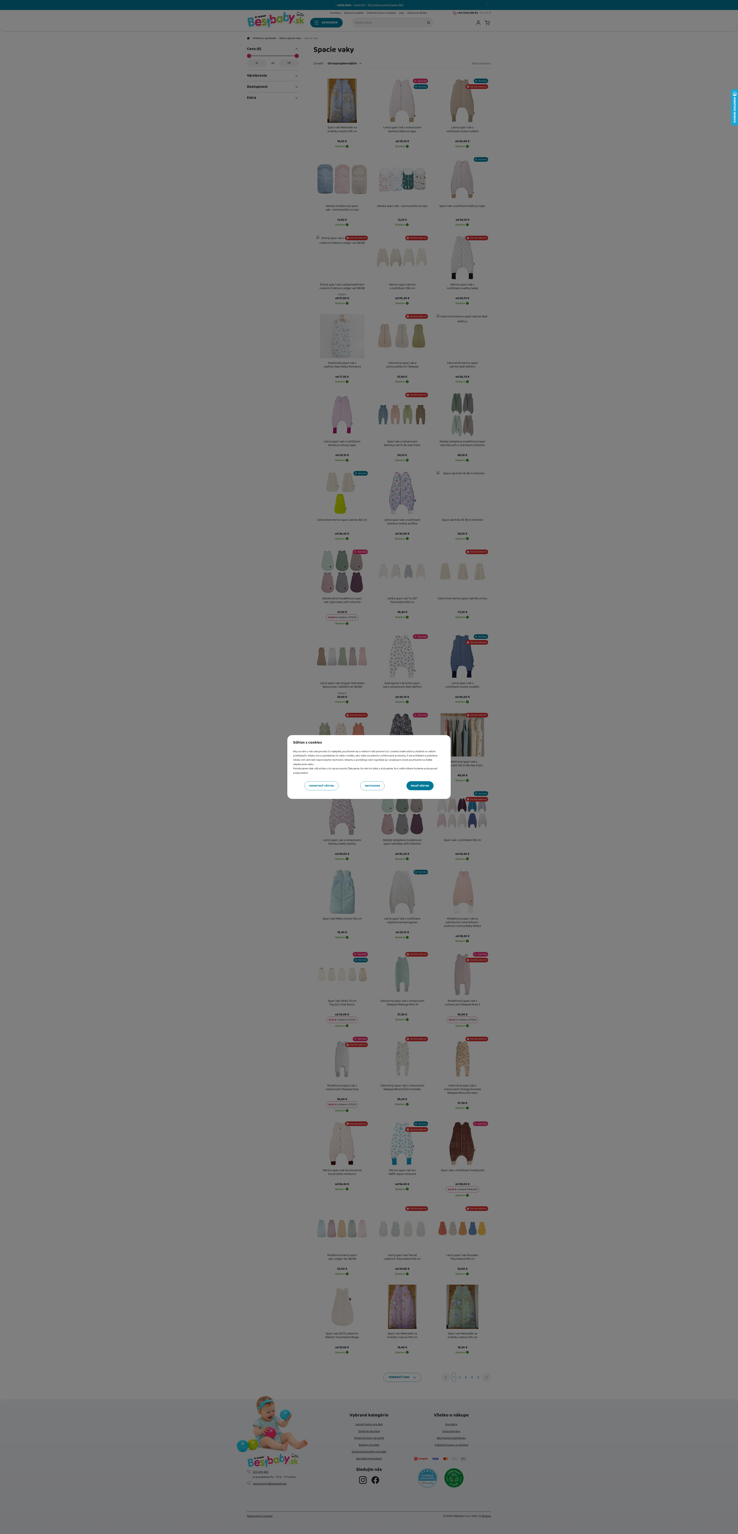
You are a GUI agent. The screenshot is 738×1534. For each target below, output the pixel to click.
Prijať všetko (420, 786)
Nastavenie (372, 786)
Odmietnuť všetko (321, 786)
